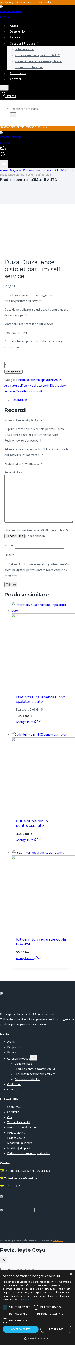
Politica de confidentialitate (24, 1127)
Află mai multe (26, 1299)
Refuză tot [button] (56, 1329)
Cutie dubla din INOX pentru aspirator (35, 823)
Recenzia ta (13, 472)
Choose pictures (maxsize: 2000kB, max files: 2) (36, 530)
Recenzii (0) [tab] (19, 400)
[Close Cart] (3, 1260)
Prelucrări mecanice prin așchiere (38, 61)
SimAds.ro (58, 1240)
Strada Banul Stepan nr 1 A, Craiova (25, 1170)
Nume (9, 545)
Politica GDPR (16, 1132)
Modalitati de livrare (19, 1143)
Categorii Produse (18, 1058)
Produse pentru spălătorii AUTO (37, 55)
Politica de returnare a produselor (28, 1153)
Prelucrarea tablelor (29, 67)
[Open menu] (4, 164)
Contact (15, 79)
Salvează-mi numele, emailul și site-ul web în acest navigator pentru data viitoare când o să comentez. (36, 570)
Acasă (14, 26)
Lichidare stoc (24, 49)
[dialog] (37, 1307)
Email (9, 555)
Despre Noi (17, 31)
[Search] (13, 114)
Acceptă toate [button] (20, 1329)
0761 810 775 (11, 1186)
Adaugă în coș (13, 371)
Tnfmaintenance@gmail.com (19, 1178)
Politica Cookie (16, 1137)
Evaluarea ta (14, 464)
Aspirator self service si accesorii (26, 385)
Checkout (13, 1112)
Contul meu (18, 73)
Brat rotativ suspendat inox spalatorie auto (40, 699)
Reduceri (16, 37)
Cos (9, 1117)
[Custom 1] (2, 155)
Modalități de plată (18, 1148)
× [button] (71, 1274)
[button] (37, 1338)
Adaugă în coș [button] (25, 722)
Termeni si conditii (18, 1122)
